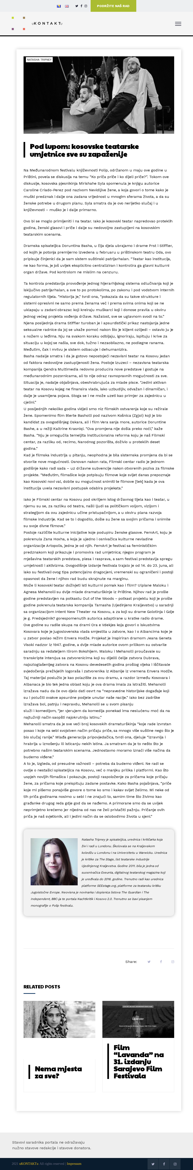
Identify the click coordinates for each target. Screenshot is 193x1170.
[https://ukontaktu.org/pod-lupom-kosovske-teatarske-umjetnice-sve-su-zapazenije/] (171, 962)
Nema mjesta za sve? (58, 1071)
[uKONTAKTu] (37, 23)
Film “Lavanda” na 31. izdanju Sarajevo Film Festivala (139, 1061)
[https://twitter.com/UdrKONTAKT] (76, 6)
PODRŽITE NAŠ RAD (113, 6)
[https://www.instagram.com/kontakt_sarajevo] (85, 6)
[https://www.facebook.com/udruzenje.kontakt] (81, 6)
